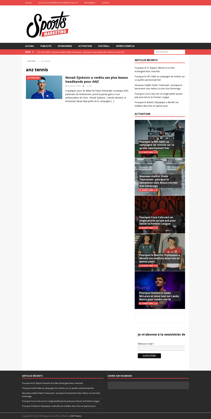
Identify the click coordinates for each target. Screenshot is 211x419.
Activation (85, 46)
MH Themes (76, 416)
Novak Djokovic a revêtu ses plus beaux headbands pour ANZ (96, 79)
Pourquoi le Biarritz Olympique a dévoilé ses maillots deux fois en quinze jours (159, 258)
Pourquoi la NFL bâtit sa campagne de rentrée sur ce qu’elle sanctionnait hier (156, 145)
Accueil (29, 46)
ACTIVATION (142, 114)
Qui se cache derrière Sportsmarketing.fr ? (58, 3)
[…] (112, 101)
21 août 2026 (147, 152)
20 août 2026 (147, 190)
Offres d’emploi (125, 46)
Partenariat (89, 3)
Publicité (45, 46)
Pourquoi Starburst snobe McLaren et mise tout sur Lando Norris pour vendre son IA (159, 296)
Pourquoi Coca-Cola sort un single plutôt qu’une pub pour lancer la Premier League (157, 220)
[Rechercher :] (169, 51)
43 (91, 86)
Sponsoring (65, 46)
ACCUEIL (28, 3)
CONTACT (106, 3)
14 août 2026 (147, 303)
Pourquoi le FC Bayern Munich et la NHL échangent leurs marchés (52, 383)
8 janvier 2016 (74, 86)
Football (104, 46)
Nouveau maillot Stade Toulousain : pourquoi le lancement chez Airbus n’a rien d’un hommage (158, 180)
